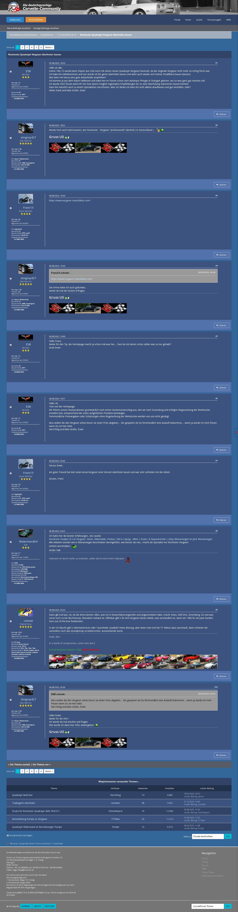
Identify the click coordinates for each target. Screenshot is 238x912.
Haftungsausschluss (212, 875)
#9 (216, 609)
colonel (28, 621)
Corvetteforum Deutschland (23, 34)
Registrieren (36, 19)
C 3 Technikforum (65, 34)
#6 (216, 398)
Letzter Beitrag (190, 796)
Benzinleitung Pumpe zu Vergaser (29, 818)
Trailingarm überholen (23, 802)
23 (143, 818)
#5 (216, 336)
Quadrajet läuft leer (22, 795)
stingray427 (28, 137)
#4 (216, 265)
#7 (216, 460)
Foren (188, 19)
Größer (49, 906)
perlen (201, 796)
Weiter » (49, 47)
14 (143, 795)
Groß (37, 906)
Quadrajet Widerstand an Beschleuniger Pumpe (37, 826)
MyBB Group (44, 892)
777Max (115, 818)
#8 (216, 531)
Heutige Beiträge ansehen (46, 28)
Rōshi (71, 892)
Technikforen (46, 34)
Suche (199, 19)
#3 (216, 195)
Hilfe (228, 19)
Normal (26, 906)
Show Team (208, 872)
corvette (115, 802)
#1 (216, 63)
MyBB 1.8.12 (22, 892)
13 (143, 826)
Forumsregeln (214, 19)
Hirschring (115, 795)
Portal (177, 19)
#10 (216, 687)
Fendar (115, 826)
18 (143, 802)
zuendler (202, 804)
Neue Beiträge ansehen (19, 28)
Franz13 (28, 207)
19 (143, 811)
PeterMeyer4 (115, 811)
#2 (216, 125)
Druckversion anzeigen (21, 835)
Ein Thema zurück (20, 764)
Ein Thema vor (41, 764)
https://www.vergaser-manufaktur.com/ (69, 200)
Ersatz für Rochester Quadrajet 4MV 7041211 (36, 811)
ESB (28, 71)
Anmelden (15, 19)
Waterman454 (28, 541)
